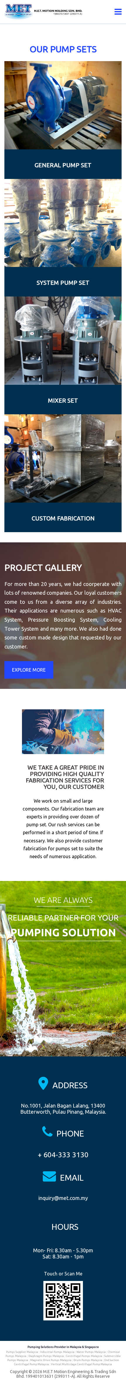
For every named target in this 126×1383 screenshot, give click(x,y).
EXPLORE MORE (29, 669)
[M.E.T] (44, 11)
